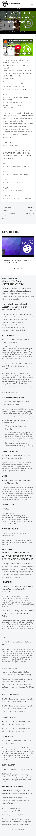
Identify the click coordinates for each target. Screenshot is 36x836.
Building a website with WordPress (14, 314)
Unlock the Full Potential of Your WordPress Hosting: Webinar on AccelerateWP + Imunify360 (17, 589)
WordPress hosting (11, 572)
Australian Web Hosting (13, 397)
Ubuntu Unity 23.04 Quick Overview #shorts (27, 211)
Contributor (14, 31)
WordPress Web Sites (10, 392)
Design (5, 637)
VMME (4, 476)
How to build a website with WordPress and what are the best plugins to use (16, 307)
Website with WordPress (18, 564)
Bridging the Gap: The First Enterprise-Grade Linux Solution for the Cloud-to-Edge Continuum (18, 366)
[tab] (14, 268)
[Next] (31, 251)
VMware (7, 288)
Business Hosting (9, 451)
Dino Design (7, 815)
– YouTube (6, 509)
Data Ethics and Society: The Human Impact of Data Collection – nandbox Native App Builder (18, 613)
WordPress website (9, 328)
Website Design (7, 549)
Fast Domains (8, 736)
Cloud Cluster (8, 765)
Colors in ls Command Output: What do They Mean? (8, 213)
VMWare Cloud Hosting (10, 278)
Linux (18, 8)
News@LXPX (7, 582)
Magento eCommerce (11, 695)
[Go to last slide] (4, 251)
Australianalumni (10, 529)
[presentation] (18, 246)
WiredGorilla (8, 335)
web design (22, 330)
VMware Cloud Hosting (10, 668)
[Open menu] (32, 3)
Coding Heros (8, 505)
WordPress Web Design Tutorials (13, 787)
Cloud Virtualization (9, 717)
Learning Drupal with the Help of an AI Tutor (18, 769)
